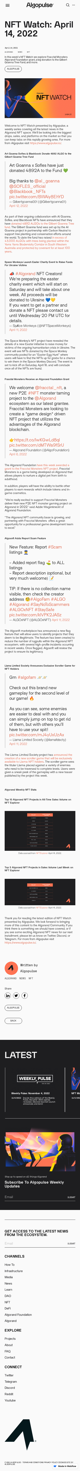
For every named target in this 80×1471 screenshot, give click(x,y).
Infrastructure (14, 1271)
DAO (8, 1296)
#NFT (33, 393)
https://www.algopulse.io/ (45, 143)
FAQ (8, 1351)
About (9, 1345)
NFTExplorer (42, 853)
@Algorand (45, 399)
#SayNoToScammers (49, 605)
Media (9, 1277)
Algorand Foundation (18, 1314)
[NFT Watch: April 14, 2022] (8, 995)
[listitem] (35, 1090)
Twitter (9, 1375)
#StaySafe (44, 610)
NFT (7, 1302)
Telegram (11, 1381)
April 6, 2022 (18, 454)
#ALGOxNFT (21, 610)
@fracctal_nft (48, 388)
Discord (10, 1387)
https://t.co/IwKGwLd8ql (37, 440)
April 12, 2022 (18, 205)
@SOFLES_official (27, 187)
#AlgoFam (40, 600)
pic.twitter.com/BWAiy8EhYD (36, 197)
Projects (10, 1338)
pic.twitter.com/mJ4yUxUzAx (36, 735)
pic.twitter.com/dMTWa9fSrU (36, 446)
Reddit (9, 1394)
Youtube (10, 1400)
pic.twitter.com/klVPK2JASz (35, 615)
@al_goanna (47, 181)
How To (10, 1264)
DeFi (8, 1308)
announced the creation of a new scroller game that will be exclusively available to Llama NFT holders (38, 758)
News (8, 1283)
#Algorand (25, 274)
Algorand (11, 1320)
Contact (10, 1357)
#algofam (27, 678)
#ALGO (58, 600)
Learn (8, 1289)
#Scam (55, 547)
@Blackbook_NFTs (27, 192)
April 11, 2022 (18, 329)
